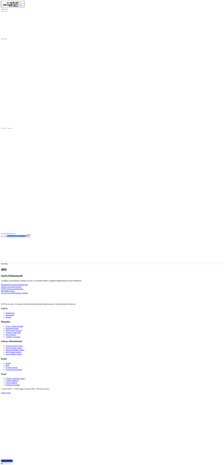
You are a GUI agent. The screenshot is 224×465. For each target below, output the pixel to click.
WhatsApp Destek (21, 293)
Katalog (4, 236)
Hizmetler (4, 39)
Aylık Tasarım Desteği (14, 370)
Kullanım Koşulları (13, 385)
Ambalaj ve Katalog (13, 337)
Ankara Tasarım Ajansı (14, 346)
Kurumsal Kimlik (12, 328)
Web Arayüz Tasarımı (14, 331)
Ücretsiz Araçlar (6, 128)
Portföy (3, 233)
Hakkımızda (10, 313)
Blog (8, 233)
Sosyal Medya (11, 335)
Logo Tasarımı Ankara (14, 348)
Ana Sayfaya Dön (7, 293)
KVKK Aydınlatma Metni (15, 379)
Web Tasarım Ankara (13, 352)
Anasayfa (4, 9)
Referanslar (10, 315)
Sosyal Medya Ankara (14, 354)
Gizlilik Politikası (12, 381)
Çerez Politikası (11, 383)
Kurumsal (4, 11)
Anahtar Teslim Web (13, 333)
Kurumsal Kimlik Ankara (15, 350)
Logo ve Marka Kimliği (14, 326)
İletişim (12, 233)
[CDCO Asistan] (2, 463)
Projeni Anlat (11, 236)
